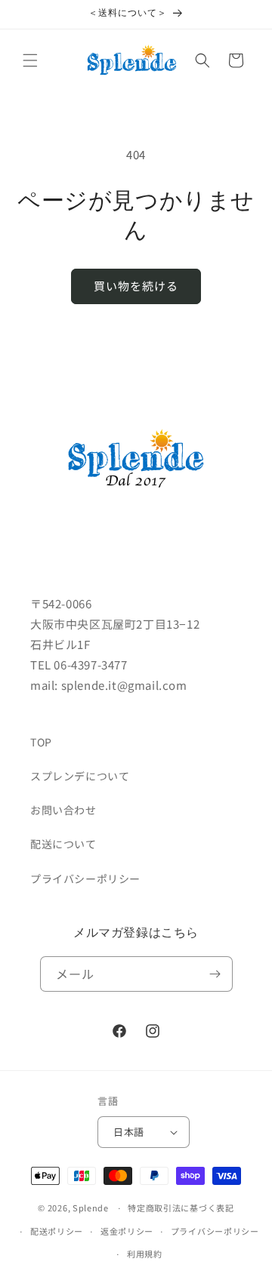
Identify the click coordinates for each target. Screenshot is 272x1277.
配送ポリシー (56, 1231)
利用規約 (144, 1254)
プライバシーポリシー (85, 878)
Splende (91, 1208)
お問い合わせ (63, 809)
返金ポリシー (126, 1231)
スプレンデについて (79, 775)
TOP (41, 741)
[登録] (215, 974)
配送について (63, 843)
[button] (30, 60)
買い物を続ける (136, 286)
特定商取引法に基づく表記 (180, 1208)
